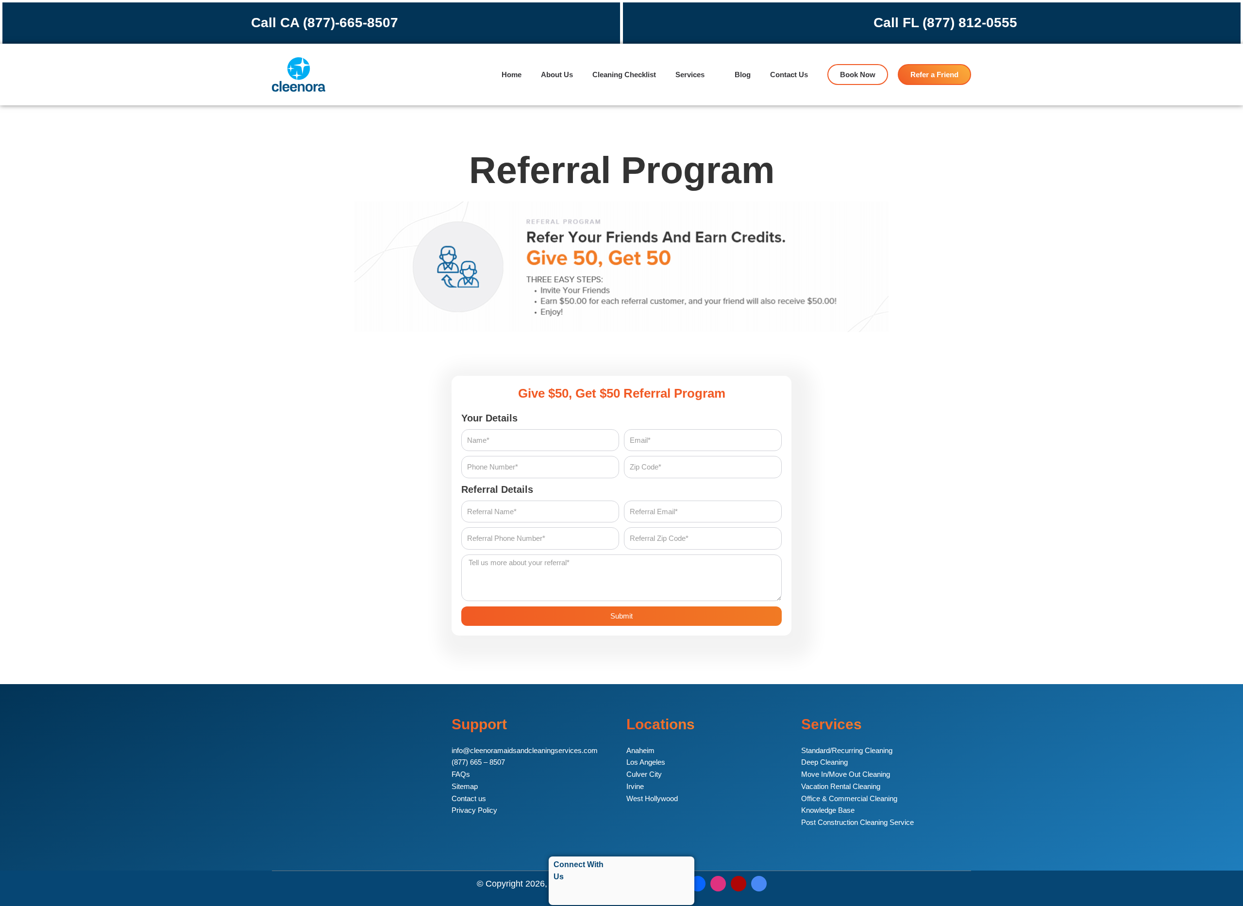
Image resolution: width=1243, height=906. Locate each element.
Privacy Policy (474, 810)
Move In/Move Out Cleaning (845, 774)
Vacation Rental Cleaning (840, 786)
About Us (557, 74)
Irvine (635, 786)
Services (690, 74)
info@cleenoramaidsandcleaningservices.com (525, 750)
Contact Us (789, 74)
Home (511, 74)
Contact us (469, 798)
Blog (743, 74)
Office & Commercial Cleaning (849, 798)
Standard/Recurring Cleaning (846, 750)
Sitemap (465, 786)
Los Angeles (645, 762)
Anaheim (640, 750)
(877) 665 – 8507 (478, 762)
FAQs (461, 774)
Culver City (644, 774)
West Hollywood (652, 798)
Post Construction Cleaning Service (857, 822)
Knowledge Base (828, 810)
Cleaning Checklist (624, 74)
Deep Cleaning (824, 762)
